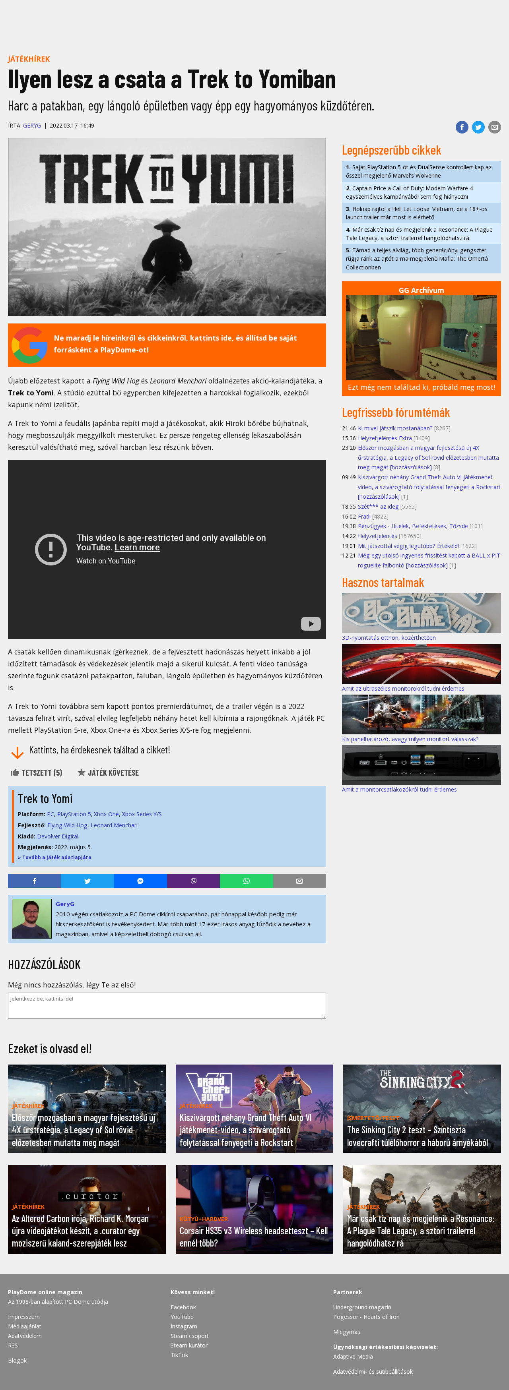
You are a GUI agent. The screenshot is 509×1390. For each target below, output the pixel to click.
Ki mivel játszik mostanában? (395, 428)
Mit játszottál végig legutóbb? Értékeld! (408, 546)
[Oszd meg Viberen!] (193, 881)
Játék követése (112, 772)
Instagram (184, 1326)
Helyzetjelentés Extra (385, 438)
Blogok (17, 1360)
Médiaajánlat (24, 1326)
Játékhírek (29, 59)
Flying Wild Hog (67, 825)
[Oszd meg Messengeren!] (140, 881)
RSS (13, 1345)
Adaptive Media (353, 1356)
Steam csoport (190, 1336)
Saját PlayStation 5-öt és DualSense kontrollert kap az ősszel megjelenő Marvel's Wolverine (419, 171)
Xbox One (106, 814)
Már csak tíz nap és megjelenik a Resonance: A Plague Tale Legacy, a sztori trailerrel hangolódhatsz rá (419, 234)
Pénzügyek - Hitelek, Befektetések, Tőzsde (413, 526)
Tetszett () (41, 772)
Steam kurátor (189, 1345)
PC (50, 814)
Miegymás (346, 1332)
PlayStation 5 (74, 814)
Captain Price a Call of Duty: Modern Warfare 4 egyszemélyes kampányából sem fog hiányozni (409, 192)
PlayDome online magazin (45, 1292)
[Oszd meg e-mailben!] (495, 127)
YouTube (182, 1316)
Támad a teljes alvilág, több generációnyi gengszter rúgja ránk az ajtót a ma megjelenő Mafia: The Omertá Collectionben (417, 258)
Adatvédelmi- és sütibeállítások (373, 1371)
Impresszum (24, 1316)
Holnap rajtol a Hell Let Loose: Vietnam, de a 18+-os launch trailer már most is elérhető (417, 213)
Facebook (183, 1307)
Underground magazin (362, 1307)
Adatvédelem (25, 1336)
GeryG (32, 125)
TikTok (179, 1355)
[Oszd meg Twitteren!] (478, 127)
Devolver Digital (57, 836)
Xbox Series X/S (142, 814)
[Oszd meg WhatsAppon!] (246, 881)
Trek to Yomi (45, 797)
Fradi (364, 516)
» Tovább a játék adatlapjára (54, 857)
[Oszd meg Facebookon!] (462, 127)
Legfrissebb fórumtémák (396, 411)
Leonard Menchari (114, 825)
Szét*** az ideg (378, 506)
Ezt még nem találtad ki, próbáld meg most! (421, 387)
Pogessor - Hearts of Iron (366, 1316)
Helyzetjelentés (377, 536)
